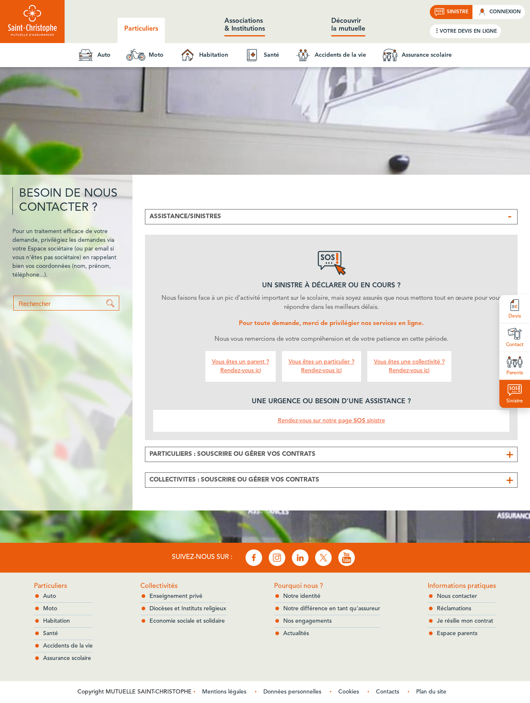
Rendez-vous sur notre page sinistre (331, 421)
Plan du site (431, 692)
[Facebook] (254, 557)
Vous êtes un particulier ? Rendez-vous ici (321, 366)
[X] (323, 557)
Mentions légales (224, 692)
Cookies (348, 692)
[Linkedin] (300, 557)
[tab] (331, 216)
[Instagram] (277, 557)
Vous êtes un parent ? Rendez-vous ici (240, 366)
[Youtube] (346, 557)
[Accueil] (32, 21)
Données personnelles (292, 692)
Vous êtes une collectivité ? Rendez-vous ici (409, 366)
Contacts (387, 692)
